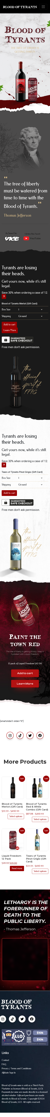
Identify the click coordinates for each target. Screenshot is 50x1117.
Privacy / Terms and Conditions (16, 1068)
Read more (17, 868)
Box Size (6, 309)
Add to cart (9, 324)
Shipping (6, 316)
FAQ (4, 1064)
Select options (15, 816)
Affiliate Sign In (9, 1072)
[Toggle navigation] (43, 6)
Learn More (9, 330)
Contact (5, 1060)
